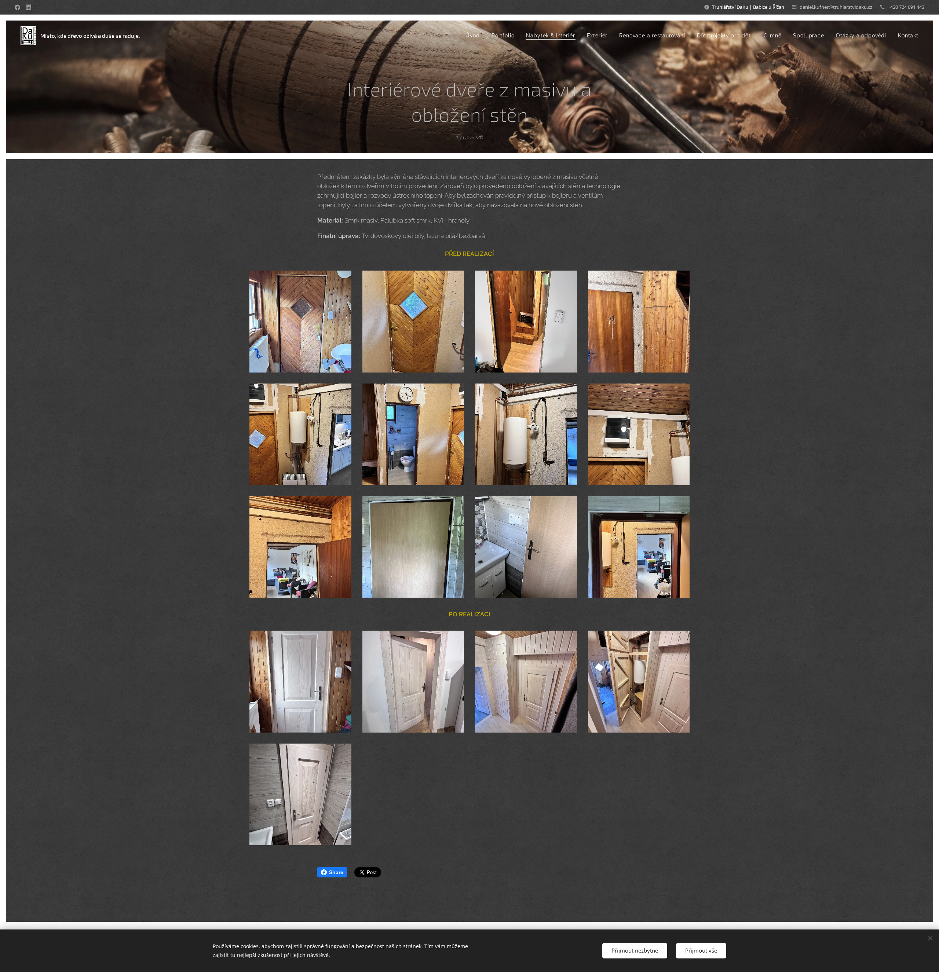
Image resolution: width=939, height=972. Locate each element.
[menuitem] (474, 35)
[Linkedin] (28, 7)
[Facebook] (17, 7)
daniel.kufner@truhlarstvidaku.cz (836, 7)
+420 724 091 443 (906, 7)
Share (336, 872)
